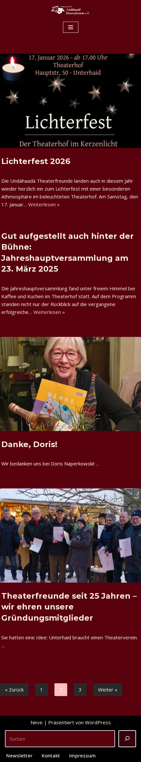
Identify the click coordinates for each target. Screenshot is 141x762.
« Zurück (14, 689)
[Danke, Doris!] (70, 384)
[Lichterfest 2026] (70, 101)
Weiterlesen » (44, 204)
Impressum (82, 755)
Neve (36, 722)
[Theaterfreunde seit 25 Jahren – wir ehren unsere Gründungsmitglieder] (70, 535)
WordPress (98, 722)
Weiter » (107, 689)
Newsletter (19, 755)
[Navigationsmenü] (70, 27)
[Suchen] (127, 738)
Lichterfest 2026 (35, 161)
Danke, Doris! (29, 444)
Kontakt (51, 755)
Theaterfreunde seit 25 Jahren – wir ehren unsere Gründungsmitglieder (69, 607)
